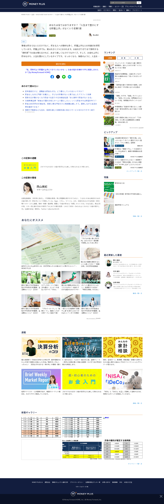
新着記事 (96, 6)
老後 (114, 10)
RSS (121, 482)
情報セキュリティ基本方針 (60, 482)
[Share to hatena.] (69, 77)
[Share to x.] (58, 77)
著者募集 (115, 482)
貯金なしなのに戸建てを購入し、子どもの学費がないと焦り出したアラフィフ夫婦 (58, 94)
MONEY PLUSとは (37, 482)
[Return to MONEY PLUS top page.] (34, 4)
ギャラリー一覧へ (134, 464)
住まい (121, 10)
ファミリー (136, 10)
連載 (104, 6)
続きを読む (61, 63)
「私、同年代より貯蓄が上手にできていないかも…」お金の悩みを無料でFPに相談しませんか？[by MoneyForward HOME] (62, 71)
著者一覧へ (137, 293)
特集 (110, 6)
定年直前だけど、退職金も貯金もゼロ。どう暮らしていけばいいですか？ (54, 91)
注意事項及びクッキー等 (92, 482)
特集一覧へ (137, 216)
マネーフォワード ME (82, 487)
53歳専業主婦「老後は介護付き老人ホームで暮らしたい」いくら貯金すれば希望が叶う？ (61, 100)
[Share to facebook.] (52, 77)
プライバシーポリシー (76, 482)
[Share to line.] (64, 77)
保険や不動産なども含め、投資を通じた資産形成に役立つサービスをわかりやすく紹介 (60, 110)
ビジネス (107, 10)
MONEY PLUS (25, 14)
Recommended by (91, 318)
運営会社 (47, 482)
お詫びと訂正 (128, 482)
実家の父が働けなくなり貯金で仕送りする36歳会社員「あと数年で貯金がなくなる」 (59, 97)
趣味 (127, 10)
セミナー (119, 6)
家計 (23, 42)
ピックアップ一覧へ (134, 171)
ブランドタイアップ (133, 6)
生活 (99, 10)
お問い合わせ (106, 482)
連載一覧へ (137, 403)
